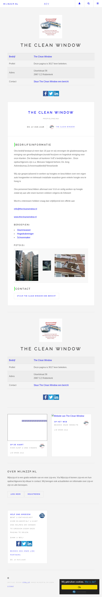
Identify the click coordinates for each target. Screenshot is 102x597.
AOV (47, 4)
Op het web (60, 422)
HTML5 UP (26, 582)
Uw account (79, 3)
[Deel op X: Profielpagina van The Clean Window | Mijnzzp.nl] (51, 95)
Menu (98, 3)
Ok (79, 587)
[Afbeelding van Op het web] (71, 416)
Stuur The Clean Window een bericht (51, 81)
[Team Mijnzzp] (41, 515)
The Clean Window (43, 56)
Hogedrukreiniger (25, 234)
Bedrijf (12, 56)
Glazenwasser (24, 230)
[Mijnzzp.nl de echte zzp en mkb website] (51, 26)
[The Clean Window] (41, 446)
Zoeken (88, 3)
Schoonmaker (23, 237)
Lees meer (16, 494)
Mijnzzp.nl (10, 4)
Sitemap (10, 586)
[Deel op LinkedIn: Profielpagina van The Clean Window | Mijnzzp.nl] (56, 95)
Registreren (34, 494)
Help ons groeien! (20, 514)
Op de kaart (17, 445)
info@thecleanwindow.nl (25, 209)
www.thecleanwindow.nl (25, 217)
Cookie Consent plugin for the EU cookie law (79, 591)
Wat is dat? (90, 581)
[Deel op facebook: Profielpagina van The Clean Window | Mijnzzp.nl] (45, 95)
